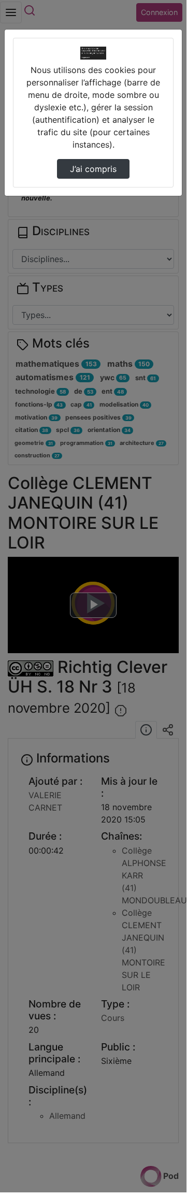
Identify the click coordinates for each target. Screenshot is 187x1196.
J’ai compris (93, 169)
